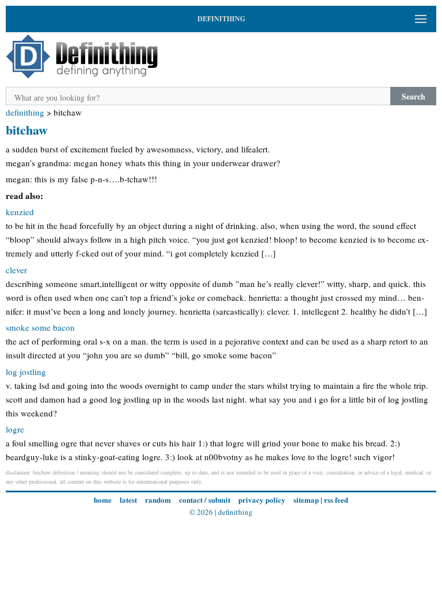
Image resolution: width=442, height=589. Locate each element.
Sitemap (306, 499)
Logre (15, 429)
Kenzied (20, 211)
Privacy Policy (261, 499)
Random (158, 499)
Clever (16, 270)
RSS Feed (336, 499)
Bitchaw (27, 129)
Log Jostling (26, 371)
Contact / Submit (204, 499)
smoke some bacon (40, 327)
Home (103, 499)
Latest (128, 499)
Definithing (25, 112)
